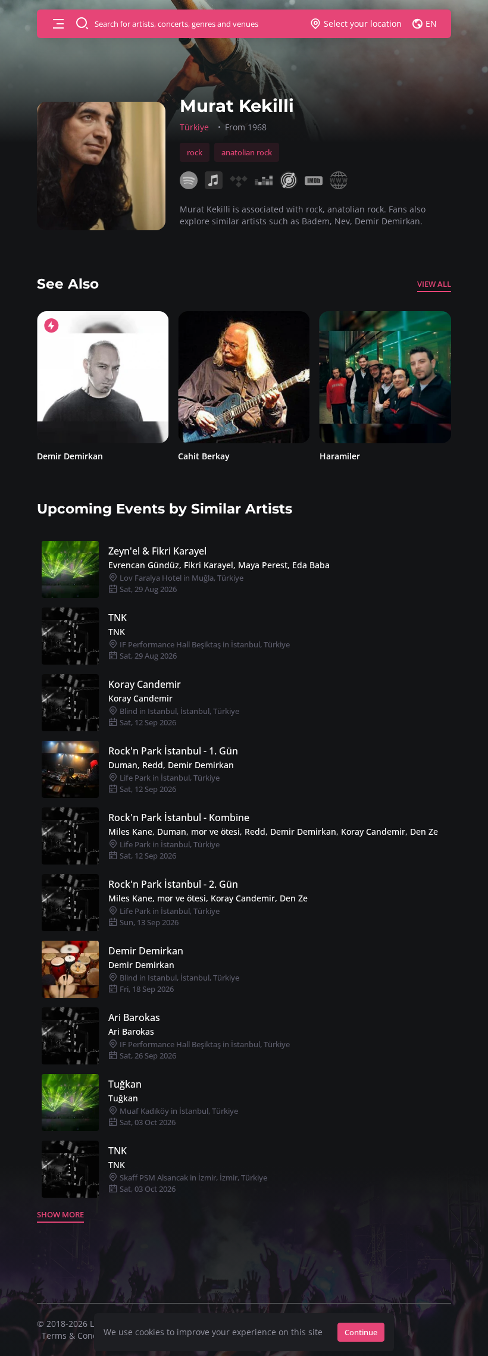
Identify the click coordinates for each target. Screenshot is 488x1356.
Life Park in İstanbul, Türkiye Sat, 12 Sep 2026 (169, 783)
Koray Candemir (144, 684)
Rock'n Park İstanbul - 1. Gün (173, 750)
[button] (58, 24)
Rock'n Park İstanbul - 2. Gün (173, 884)
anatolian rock (246, 152)
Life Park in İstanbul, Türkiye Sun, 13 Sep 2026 (169, 917)
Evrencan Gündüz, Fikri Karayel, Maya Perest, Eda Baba (219, 565)
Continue (361, 1332)
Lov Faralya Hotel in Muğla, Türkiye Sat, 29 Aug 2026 (180, 583)
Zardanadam (345, 456)
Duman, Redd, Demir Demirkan (171, 765)
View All (434, 283)
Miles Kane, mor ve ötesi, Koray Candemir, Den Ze (208, 898)
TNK (117, 617)
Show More (60, 1214)
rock (194, 152)
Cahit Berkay (63, 456)
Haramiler (198, 456)
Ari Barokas (134, 1017)
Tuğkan (125, 1084)
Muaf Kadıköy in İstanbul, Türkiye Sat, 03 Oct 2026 (178, 1117)
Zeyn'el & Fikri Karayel (157, 551)
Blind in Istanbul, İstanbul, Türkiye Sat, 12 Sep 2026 (178, 717)
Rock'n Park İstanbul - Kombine (178, 817)
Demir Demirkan (145, 950)
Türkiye (194, 127)
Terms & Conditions (81, 1335)
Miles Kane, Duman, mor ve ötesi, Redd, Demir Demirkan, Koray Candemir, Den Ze (273, 831)
